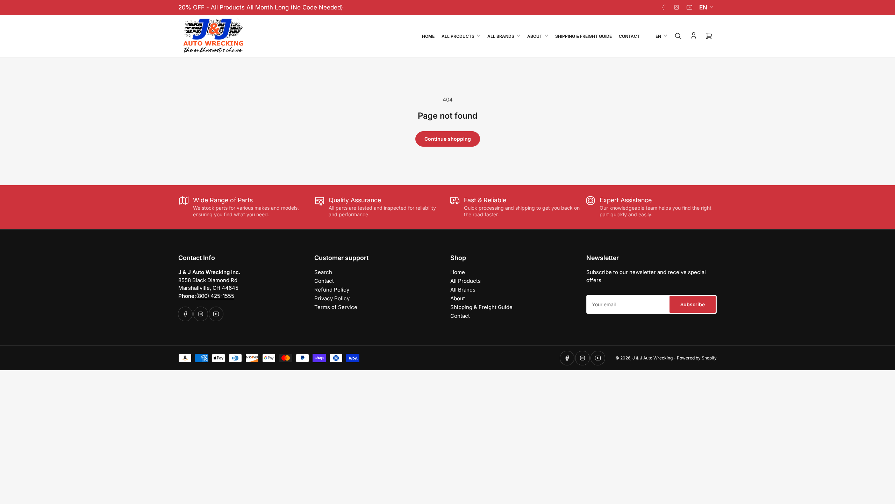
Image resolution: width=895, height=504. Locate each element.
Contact (629, 36)
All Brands (500, 36)
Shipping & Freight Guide (583, 36)
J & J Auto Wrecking (652, 357)
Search (323, 272)
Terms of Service (335, 307)
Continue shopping (447, 139)
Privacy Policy (332, 298)
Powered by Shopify (697, 357)
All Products (458, 36)
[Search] (678, 36)
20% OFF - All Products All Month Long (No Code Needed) (260, 7)
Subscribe (692, 304)
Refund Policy (331, 289)
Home (428, 36)
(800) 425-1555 (215, 296)
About (534, 36)
